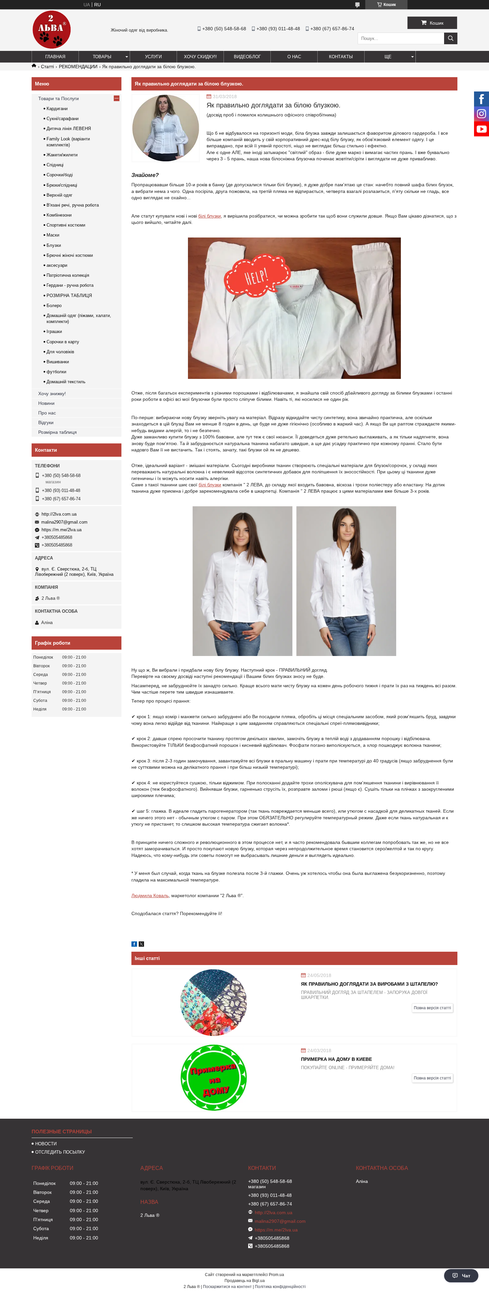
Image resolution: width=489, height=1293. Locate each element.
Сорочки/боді (60, 174)
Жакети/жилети (62, 154)
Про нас (47, 412)
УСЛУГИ (153, 56)
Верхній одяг (60, 195)
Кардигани (57, 108)
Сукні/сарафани (63, 118)
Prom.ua (276, 1274)
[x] (141, 945)
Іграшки (54, 331)
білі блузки (209, 216)
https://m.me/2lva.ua (62, 529)
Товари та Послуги (58, 98)
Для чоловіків (60, 351)
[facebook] (134, 945)
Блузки (54, 245)
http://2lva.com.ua (59, 514)
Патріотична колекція (68, 275)
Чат (466, 1275)
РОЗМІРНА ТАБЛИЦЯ (69, 295)
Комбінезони (59, 215)
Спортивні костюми (66, 225)
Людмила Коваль (150, 895)
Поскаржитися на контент (227, 1286)
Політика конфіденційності (280, 1286)
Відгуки (46, 422)
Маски (53, 235)
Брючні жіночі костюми (70, 255)
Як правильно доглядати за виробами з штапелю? (369, 984)
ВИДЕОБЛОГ (247, 56)
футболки (56, 371)
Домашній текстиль (66, 381)
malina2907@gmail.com (64, 522)
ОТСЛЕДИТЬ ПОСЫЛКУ (60, 1152)
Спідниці (55, 164)
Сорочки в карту (63, 341)
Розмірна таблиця (57, 432)
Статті (47, 66)
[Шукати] (450, 38)
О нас (294, 56)
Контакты (341, 56)
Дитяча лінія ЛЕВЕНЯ (69, 128)
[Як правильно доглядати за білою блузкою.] (165, 128)
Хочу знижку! (52, 393)
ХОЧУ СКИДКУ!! (200, 56)
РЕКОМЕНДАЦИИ (78, 66)
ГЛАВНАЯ (55, 56)
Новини (46, 403)
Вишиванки (58, 361)
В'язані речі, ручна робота (73, 205)
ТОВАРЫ (102, 56)
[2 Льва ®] (52, 48)
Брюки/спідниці (62, 185)
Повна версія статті (432, 1008)
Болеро (54, 305)
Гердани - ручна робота (70, 285)
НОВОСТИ (46, 1143)
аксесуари (57, 265)
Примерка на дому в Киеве (336, 1059)
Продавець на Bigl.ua (245, 1280)
